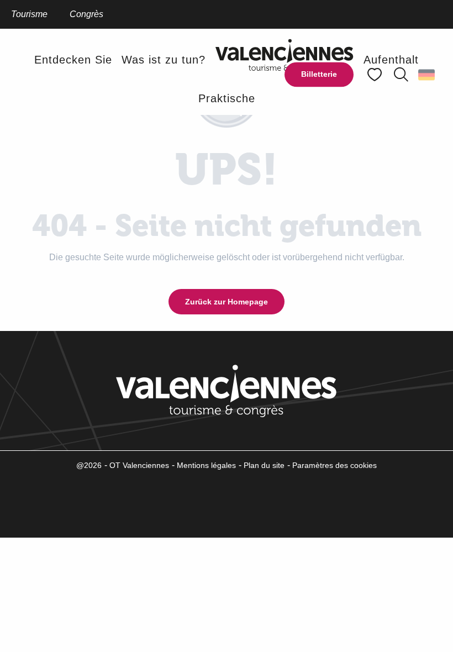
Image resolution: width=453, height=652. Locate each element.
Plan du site (264, 465)
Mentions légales (206, 465)
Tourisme (29, 14)
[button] (401, 74)
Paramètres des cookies (334, 465)
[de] (427, 75)
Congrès (86, 14)
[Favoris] (375, 75)
